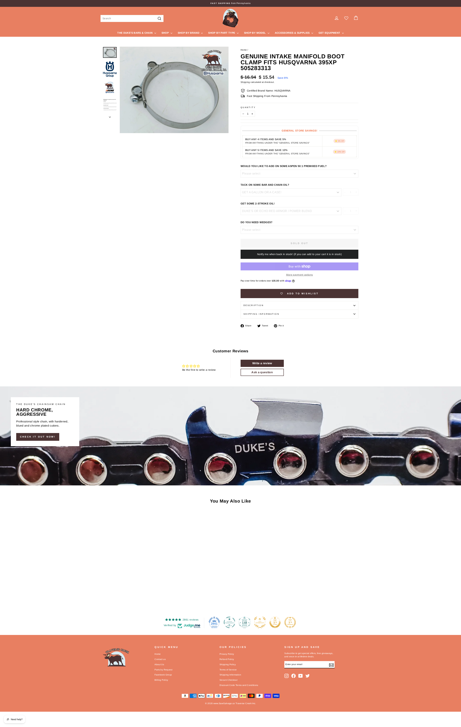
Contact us (160, 659)
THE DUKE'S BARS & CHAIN (135, 32)
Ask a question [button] (262, 372)
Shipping (245, 82)
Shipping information (261, 314)
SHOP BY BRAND (189, 32)
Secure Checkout (228, 680)
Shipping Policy (228, 664)
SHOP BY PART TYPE (222, 32)
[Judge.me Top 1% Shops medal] (275, 622)
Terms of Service (228, 669)
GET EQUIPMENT (330, 32)
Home (244, 50)
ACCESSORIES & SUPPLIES (292, 32)
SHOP (166, 32)
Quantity (248, 107)
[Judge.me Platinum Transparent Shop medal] (229, 622)
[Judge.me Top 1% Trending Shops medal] (290, 622)
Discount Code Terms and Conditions (239, 685)
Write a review (262, 363)
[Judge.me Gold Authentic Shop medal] (260, 622)
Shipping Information (230, 675)
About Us (159, 664)
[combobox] (132, 18)
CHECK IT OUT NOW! (37, 436)
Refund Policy (227, 659)
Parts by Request (163, 669)
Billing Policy (161, 680)
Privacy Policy (227, 654)
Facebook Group (163, 675)
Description (253, 305)
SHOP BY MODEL (255, 32)
